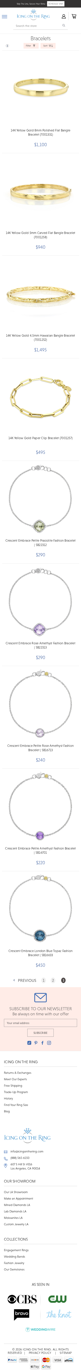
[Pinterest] (36, 1043)
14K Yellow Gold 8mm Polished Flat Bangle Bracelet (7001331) (40, 132)
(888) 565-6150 (20, 1157)
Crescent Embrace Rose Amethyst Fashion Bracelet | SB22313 (40, 645)
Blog (7, 1111)
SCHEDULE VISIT (55, 4)
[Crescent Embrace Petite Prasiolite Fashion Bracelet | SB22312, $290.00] (40, 498)
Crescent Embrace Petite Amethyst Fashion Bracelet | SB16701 (40, 850)
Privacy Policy (40, 1352)
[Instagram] (49, 1043)
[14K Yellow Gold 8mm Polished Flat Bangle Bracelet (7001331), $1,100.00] (40, 88)
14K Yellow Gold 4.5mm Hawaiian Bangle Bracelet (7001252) (40, 338)
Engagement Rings (16, 1250)
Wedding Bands (14, 1256)
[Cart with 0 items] (74, 16)
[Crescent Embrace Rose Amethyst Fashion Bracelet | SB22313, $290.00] (40, 601)
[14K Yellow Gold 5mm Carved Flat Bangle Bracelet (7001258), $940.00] (40, 191)
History (8, 1098)
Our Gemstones (14, 1269)
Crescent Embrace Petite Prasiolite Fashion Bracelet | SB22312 (40, 543)
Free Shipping (13, 1085)
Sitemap (66, 1352)
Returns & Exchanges (17, 1072)
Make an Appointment (18, 1198)
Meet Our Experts (15, 1079)
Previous (27, 980)
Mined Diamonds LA (17, 1205)
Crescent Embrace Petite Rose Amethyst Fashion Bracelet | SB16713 (40, 748)
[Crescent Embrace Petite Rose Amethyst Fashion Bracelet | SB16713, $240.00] (40, 704)
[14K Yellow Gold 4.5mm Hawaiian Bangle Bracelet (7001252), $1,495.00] (40, 293)
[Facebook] (42, 1043)
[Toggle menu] (4, 15)
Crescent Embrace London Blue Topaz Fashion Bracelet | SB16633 (40, 953)
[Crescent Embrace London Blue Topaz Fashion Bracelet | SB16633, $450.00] (40, 909)
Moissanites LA (13, 1217)
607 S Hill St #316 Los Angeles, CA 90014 (25, 1166)
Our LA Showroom (16, 1192)
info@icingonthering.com (27, 1151)
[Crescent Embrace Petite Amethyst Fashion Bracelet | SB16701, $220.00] (40, 806)
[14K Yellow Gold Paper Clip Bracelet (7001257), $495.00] (40, 396)
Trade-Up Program (16, 1092)
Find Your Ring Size (16, 1104)
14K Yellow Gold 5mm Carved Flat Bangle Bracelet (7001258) (40, 235)
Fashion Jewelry (14, 1263)
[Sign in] (63, 16)
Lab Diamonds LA (15, 1211)
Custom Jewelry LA (16, 1224)
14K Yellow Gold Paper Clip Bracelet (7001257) (40, 438)
